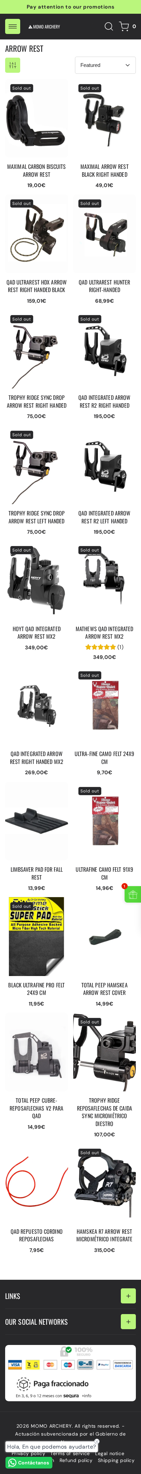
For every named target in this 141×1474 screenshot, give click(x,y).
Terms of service (70, 1453)
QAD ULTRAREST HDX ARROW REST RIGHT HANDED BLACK (31, 204)
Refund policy (76, 1460)
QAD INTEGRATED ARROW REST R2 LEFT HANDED (101, 436)
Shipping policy (116, 1460)
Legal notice (109, 1453)
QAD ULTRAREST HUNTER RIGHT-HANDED (103, 201)
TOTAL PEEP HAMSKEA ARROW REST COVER (101, 904)
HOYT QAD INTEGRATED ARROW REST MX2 (35, 548)
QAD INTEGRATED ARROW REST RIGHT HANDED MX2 (30, 676)
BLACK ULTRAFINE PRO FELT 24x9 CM (34, 904)
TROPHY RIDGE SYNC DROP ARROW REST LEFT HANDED (32, 436)
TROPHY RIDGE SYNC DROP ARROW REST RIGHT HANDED (32, 320)
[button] (12, 26)
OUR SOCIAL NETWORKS (36, 1321)
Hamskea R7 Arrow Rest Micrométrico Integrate (103, 1150)
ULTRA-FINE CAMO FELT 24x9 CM (103, 673)
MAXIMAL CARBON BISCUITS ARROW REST (34, 86)
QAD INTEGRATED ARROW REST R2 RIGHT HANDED (102, 320)
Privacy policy (28, 1453)
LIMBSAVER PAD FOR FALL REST (31, 789)
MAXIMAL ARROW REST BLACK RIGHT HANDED (103, 86)
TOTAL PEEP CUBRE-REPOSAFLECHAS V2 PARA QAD (31, 1023)
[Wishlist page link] (93, 26)
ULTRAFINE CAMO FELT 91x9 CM (102, 789)
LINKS (13, 1296)
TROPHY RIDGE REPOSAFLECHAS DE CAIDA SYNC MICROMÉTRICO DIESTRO (99, 1030)
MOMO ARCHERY (51, 1426)
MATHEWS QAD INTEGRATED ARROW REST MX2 (99, 551)
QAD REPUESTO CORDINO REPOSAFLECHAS (27, 1154)
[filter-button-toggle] (12, 65)
